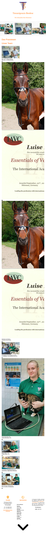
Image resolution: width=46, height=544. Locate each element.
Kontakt (18, 541)
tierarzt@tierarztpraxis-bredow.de (7, 511)
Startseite (10, 541)
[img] (23, 5)
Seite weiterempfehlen (33, 541)
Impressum (15, 541)
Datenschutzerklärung (25, 541)
